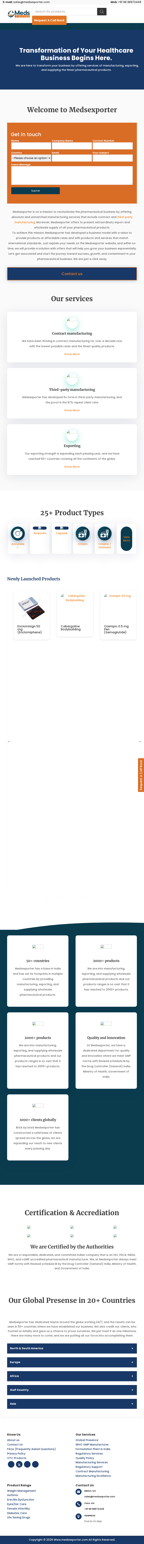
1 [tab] (47, 898)
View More (126, 538)
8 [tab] (86, 898)
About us (13, 1440)
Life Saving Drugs (18, 1517)
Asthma (12, 1495)
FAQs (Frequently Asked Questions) (31, 1449)
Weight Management (21, 1491)
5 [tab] (69, 898)
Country (17, 152)
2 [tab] (52, 898)
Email (56, 152)
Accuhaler (17, 545)
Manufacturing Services (92, 1462)
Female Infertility (18, 1508)
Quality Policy (85, 1458)
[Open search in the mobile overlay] (69, 11)
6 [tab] (75, 898)
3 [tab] (58, 898)
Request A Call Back (49, 20)
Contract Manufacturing (92, 1471)
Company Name (63, 140)
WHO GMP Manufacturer (92, 1444)
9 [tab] (92, 898)
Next (140, 741)
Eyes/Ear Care (16, 1504)
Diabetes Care (17, 1513)
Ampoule (40, 533)
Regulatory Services (89, 1453)
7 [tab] (80, 898)
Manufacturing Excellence (93, 1476)
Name (16, 140)
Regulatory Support (89, 1467)
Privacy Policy (16, 1453)
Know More (72, 354)
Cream (82, 544)
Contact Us (15, 1444)
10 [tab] (97, 898)
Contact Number (104, 140)
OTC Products (16, 1458)
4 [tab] (63, 898)
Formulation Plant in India (93, 1449)
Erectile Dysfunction (20, 1499)
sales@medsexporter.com (26, 2)
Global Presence (87, 1440)
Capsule (61, 533)
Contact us (72, 273)
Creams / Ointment (104, 545)
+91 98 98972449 (126, 2)
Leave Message (20, 164)
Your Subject (101, 152)
